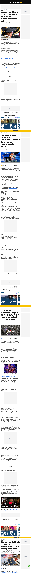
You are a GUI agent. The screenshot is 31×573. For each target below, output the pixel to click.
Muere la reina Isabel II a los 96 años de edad (11, 96)
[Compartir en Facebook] (11, 112)
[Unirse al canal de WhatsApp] (29, 566)
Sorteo (7, 290)
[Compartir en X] (15, 112)
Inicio (1, 9)
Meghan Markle (10, 115)
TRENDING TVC (5, 9)
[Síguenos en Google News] (17, 112)
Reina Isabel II (14, 115)
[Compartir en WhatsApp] (13, 112)
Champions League (3, 290)
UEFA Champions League (12, 290)
